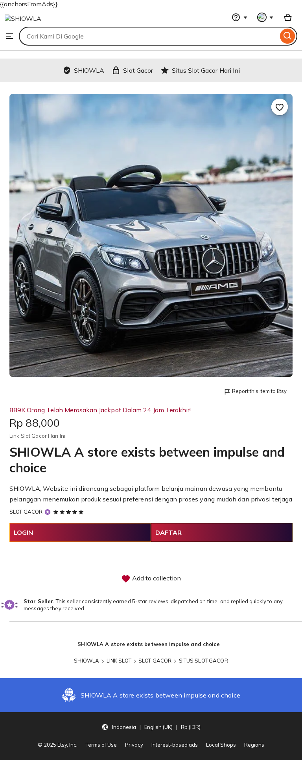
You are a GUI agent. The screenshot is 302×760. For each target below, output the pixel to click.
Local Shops (221, 745)
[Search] (287, 36)
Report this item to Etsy (259, 391)
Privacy (134, 745)
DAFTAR (168, 532)
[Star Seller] (47, 512)
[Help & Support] (239, 17)
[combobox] (148, 36)
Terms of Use (101, 745)
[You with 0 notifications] (265, 17)
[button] (151, 726)
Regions (254, 745)
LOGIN (23, 532)
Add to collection (156, 578)
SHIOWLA (86, 660)
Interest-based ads (174, 745)
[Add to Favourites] (279, 107)
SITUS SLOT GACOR (203, 660)
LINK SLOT (119, 660)
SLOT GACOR (25, 512)
